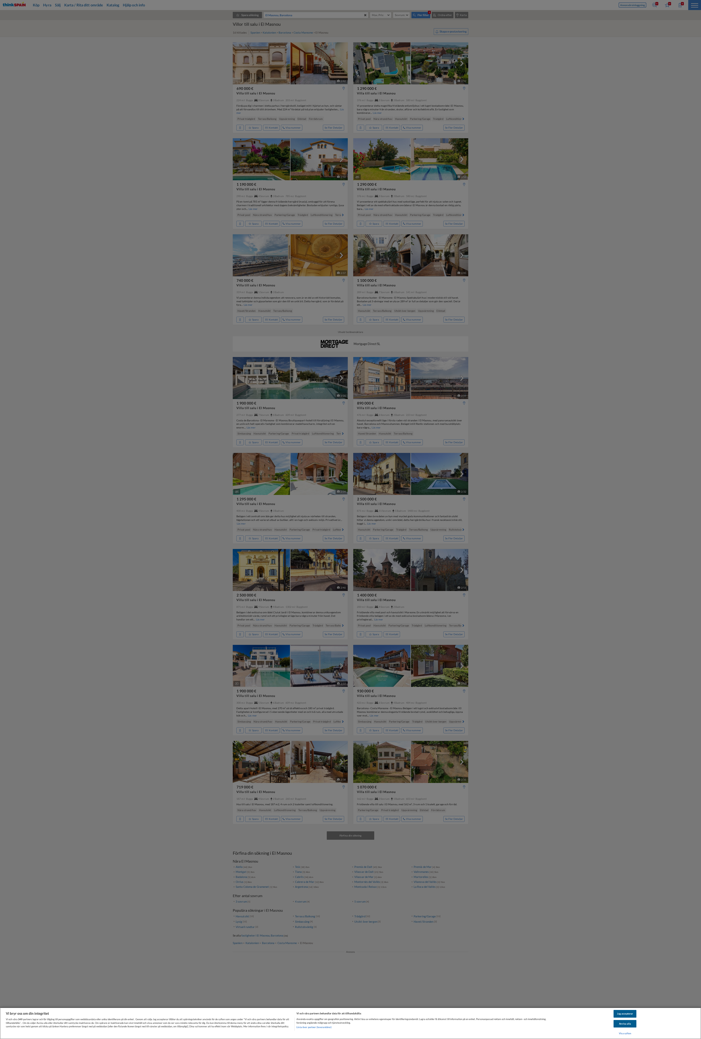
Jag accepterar (625, 1013)
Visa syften (625, 1033)
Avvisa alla (625, 1023)
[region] (350, 1023)
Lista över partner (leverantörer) (314, 1027)
